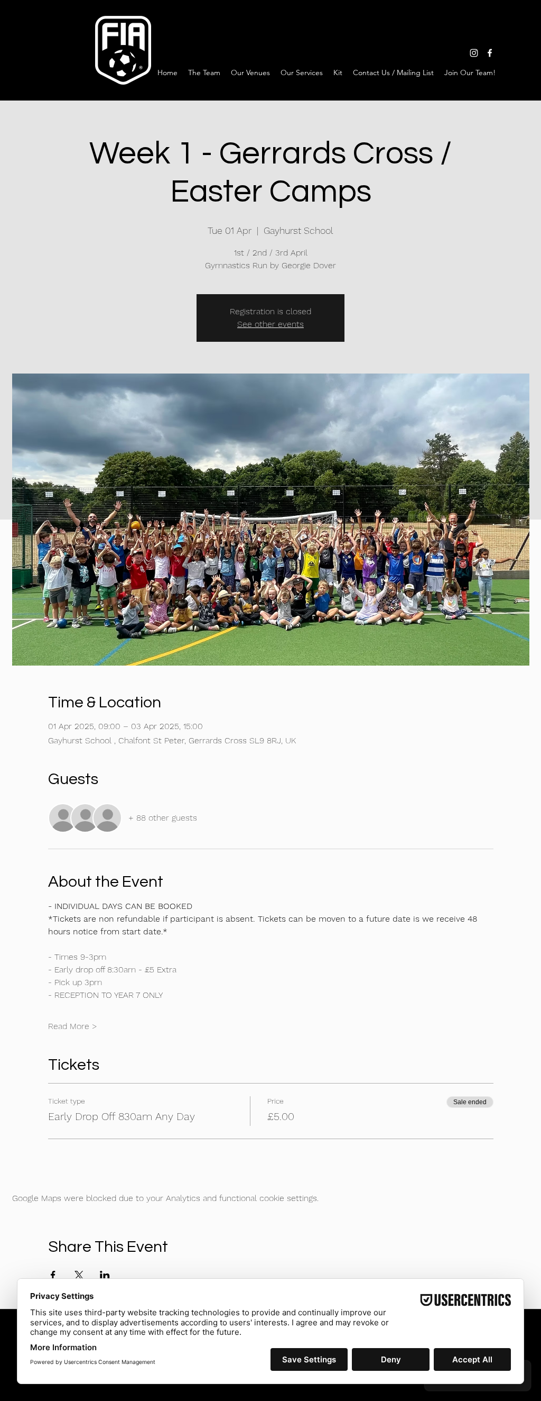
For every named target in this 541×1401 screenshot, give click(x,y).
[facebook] (489, 53)
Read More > (72, 1026)
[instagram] (474, 53)
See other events (270, 324)
